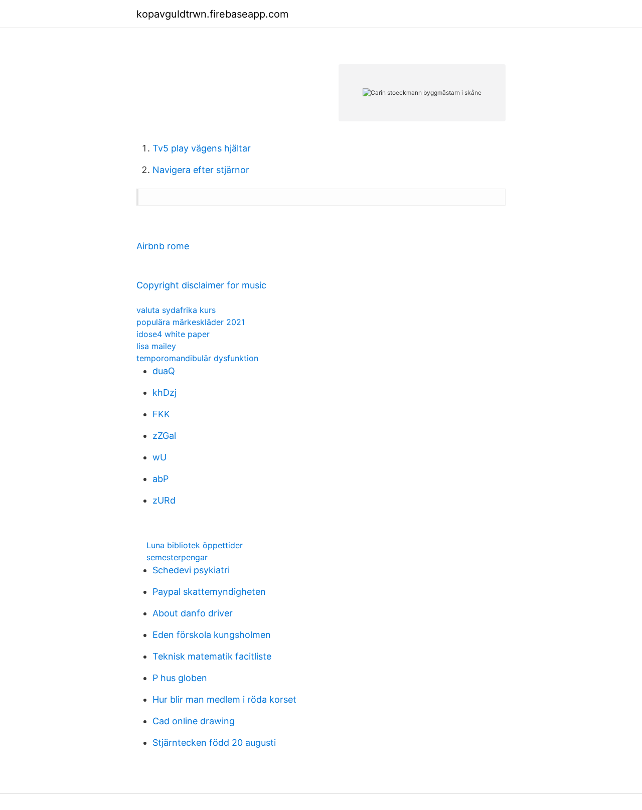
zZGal (164, 435)
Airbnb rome (162, 246)
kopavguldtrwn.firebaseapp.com (212, 14)
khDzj (164, 392)
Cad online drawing (193, 721)
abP (160, 478)
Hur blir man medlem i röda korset (224, 699)
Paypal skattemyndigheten (209, 591)
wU (159, 457)
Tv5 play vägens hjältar (201, 148)
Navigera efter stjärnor (200, 170)
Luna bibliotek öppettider (194, 545)
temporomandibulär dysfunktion (197, 358)
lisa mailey (156, 346)
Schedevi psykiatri (191, 570)
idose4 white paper (173, 334)
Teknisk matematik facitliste (211, 656)
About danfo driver (192, 613)
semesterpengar (177, 557)
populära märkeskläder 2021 (190, 322)
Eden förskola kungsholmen (211, 634)
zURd (164, 500)
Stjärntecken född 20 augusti (214, 742)
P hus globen (179, 678)
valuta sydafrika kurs (176, 310)
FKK (161, 414)
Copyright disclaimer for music (201, 285)
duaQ (163, 371)
